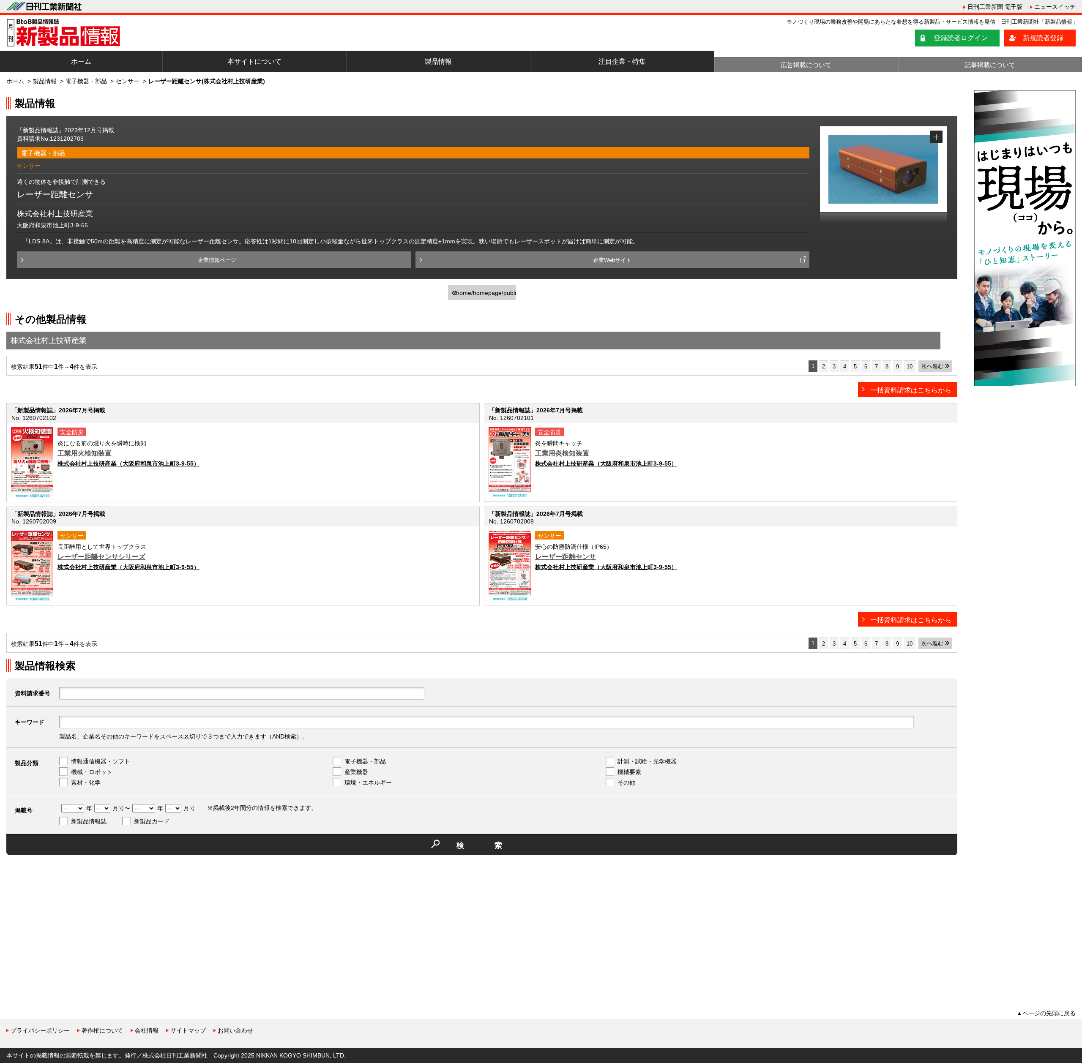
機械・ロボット (91, 772)
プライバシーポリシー (40, 1030)
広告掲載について (806, 64)
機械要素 (629, 772)
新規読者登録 (1043, 37)
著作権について (102, 1030)
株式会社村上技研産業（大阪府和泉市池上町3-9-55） (128, 463)
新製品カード (151, 821)
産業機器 (356, 772)
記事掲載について (990, 64)
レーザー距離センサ (565, 556)
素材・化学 (86, 782)
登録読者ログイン (961, 37)
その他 (626, 782)
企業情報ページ (217, 260)
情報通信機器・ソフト (100, 761)
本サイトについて (254, 61)
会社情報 (146, 1030)
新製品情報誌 (89, 821)
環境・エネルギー (368, 782)
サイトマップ (188, 1030)
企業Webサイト (612, 260)
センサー (127, 81)
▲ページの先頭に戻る (1046, 1013)
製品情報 (438, 61)
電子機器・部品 (86, 81)
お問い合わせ (235, 1030)
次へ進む (932, 366)
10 (910, 366)
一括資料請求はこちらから (910, 390)
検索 (494, 845)
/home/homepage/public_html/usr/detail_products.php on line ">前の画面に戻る (485, 294)
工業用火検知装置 (84, 453)
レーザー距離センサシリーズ (101, 556)
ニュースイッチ (1055, 6)
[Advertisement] (69, 920)
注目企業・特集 (622, 61)
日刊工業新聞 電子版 (994, 6)
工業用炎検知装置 (562, 453)
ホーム (81, 61)
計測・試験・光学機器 (647, 761)
